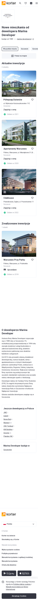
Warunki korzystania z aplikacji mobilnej (17, 557)
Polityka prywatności (10, 553)
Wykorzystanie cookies (11, 550)
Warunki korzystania (9, 561)
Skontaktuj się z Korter (10, 539)
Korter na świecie (8, 536)
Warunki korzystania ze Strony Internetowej (17, 588)
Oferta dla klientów (9, 565)
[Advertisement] (19, 303)
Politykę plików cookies (22, 584)
